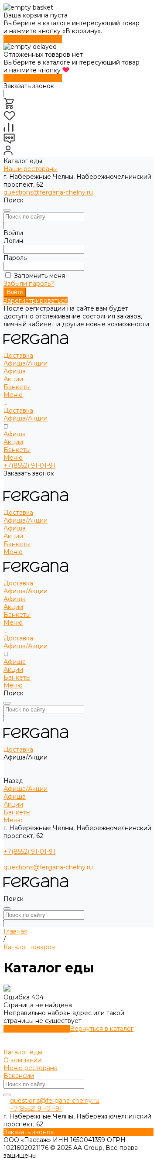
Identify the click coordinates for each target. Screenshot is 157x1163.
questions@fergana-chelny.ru (48, 192)
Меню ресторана (30, 1068)
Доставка (18, 410)
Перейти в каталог (32, 39)
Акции (13, 379)
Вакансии (18, 1076)
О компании (22, 1060)
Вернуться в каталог (101, 1029)
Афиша (14, 371)
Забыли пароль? (28, 283)
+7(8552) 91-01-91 (29, 465)
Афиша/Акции (25, 418)
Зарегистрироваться (35, 300)
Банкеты (17, 450)
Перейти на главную (36, 1029)
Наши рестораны (30, 169)
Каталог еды (22, 1052)
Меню (13, 458)
